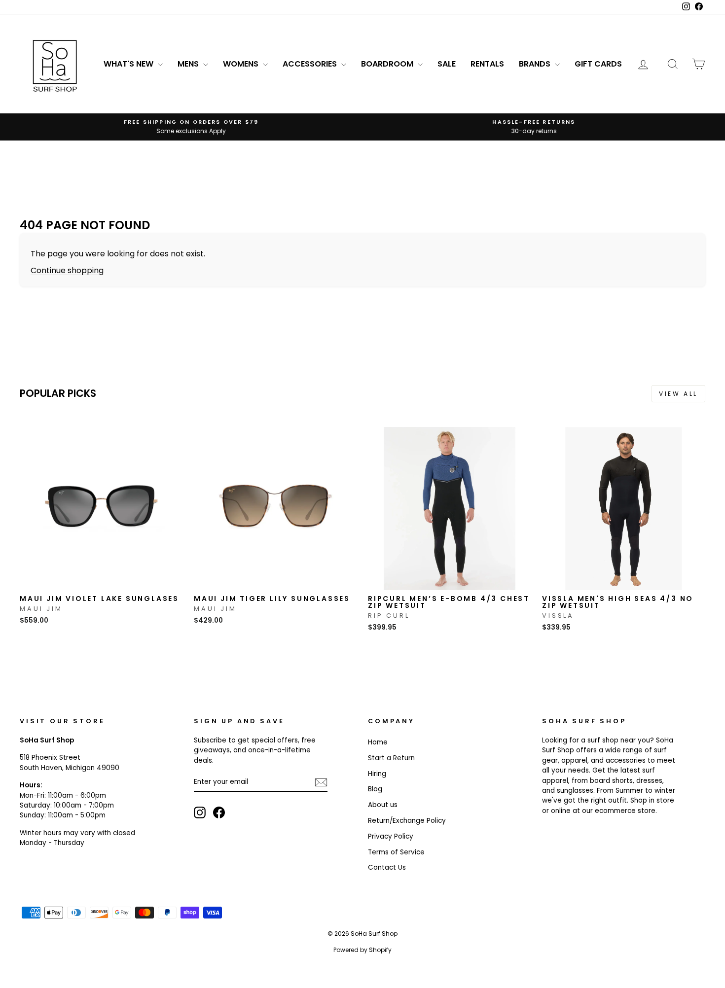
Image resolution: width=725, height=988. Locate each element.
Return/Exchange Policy (407, 820)
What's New (129, 64)
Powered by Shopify (362, 950)
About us (383, 805)
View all (678, 393)
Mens (189, 64)
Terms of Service (396, 852)
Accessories (311, 64)
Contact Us (387, 867)
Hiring (377, 773)
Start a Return (391, 758)
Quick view (101, 580)
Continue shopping (67, 270)
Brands (535, 64)
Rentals (487, 64)
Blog (375, 789)
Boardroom (388, 64)
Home (378, 742)
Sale (446, 64)
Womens (241, 64)
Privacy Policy (390, 836)
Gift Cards (598, 64)
